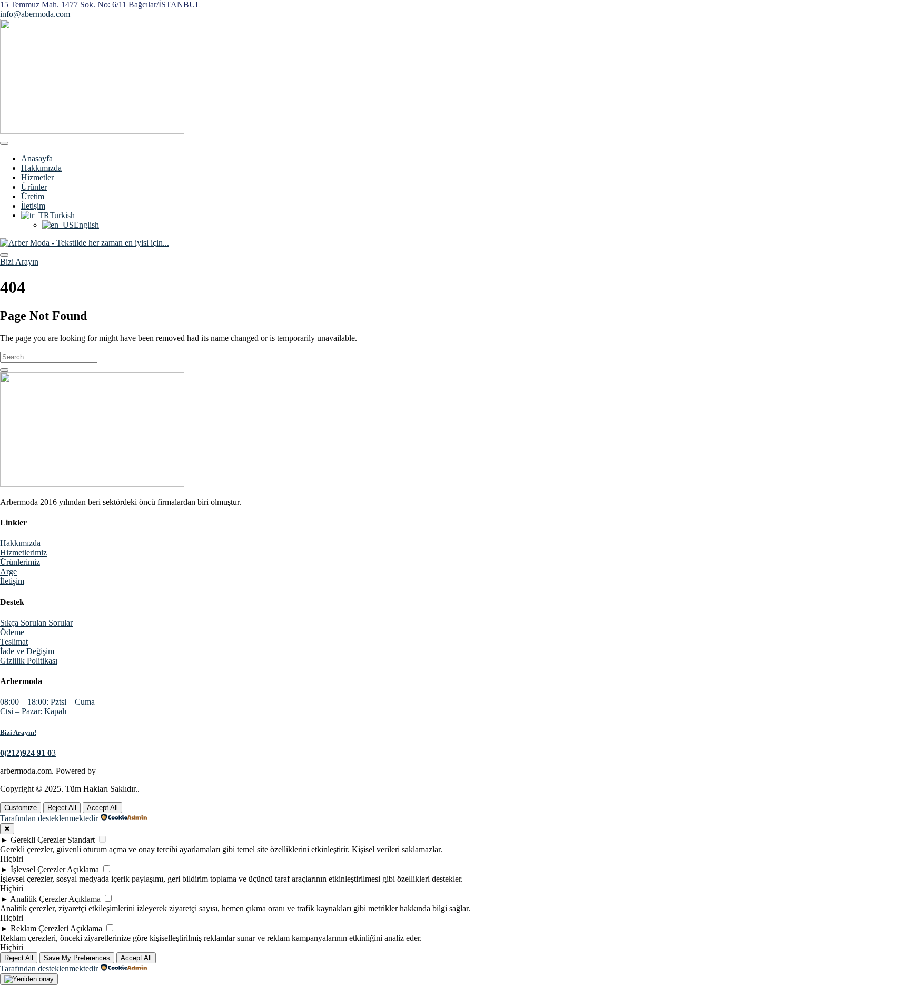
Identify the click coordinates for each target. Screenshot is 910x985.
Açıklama (83, 869)
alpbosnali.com (123, 770)
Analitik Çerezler (38, 898)
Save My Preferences (77, 958)
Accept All (102, 808)
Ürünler (34, 186)
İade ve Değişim (27, 651)
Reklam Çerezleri (39, 928)
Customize (20, 808)
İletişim (33, 205)
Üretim (32, 196)
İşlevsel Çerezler (38, 869)
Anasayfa (37, 158)
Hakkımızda (41, 167)
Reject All (61, 808)
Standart (81, 839)
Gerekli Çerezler (38, 839)
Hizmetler (37, 177)
